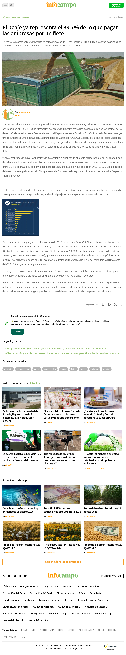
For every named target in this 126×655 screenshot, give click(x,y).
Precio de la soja (58, 613)
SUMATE (17, 332)
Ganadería (95, 593)
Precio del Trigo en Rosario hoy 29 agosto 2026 (21, 546)
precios (106, 369)
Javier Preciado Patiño (95, 468)
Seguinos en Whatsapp (116, 5)
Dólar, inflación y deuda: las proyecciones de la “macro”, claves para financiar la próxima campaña (62, 353)
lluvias (69, 599)
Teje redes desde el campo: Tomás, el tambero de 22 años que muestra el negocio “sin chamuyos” (60, 458)
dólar (24, 630)
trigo (60, 630)
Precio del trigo (103, 613)
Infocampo (6, 17)
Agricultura (51, 586)
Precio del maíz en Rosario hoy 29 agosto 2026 (102, 510)
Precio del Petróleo (38, 620)
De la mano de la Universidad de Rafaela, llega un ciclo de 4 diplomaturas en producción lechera (20, 416)
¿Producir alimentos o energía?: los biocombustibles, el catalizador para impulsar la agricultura (101, 458)
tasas (23, 637)
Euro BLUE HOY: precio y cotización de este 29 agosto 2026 (62, 510)
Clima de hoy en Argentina (93, 599)
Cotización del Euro (13, 593)
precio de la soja (86, 630)
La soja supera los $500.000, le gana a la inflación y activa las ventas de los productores (55, 348)
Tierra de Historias (49, 599)
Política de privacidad (111, 576)
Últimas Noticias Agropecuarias (21, 586)
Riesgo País (37, 613)
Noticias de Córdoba (14, 613)
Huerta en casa (11, 599)
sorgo (101, 630)
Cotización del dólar (87, 586)
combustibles (50, 369)
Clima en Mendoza (69, 606)
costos (63, 369)
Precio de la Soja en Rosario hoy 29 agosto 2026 (103, 546)
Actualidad (16, 17)
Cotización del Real (41, 593)
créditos (112, 630)
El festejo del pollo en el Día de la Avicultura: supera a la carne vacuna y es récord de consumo (62, 414)
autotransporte (23, 369)
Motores (29, 599)
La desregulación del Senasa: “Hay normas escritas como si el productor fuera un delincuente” (21, 457)
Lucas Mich (51, 468)
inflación (94, 369)
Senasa (67, 586)
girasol (70, 630)
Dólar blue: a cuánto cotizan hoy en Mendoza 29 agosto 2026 (20, 510)
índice (83, 369)
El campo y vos (65, 593)
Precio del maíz (81, 613)
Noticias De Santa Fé (97, 606)
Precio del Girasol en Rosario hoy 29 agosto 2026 (62, 546)
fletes (73, 369)
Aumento (25, 17)
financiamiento (9, 637)
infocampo (9, 426)
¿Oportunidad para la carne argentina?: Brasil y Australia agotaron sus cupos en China (99, 414)
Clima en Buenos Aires (15, 606)
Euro (33, 630)
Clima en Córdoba (43, 606)
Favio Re (9, 465)
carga (36, 369)
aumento (8, 369)
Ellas (82, 593)
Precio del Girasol (12, 620)
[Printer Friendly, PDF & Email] (120, 305)
